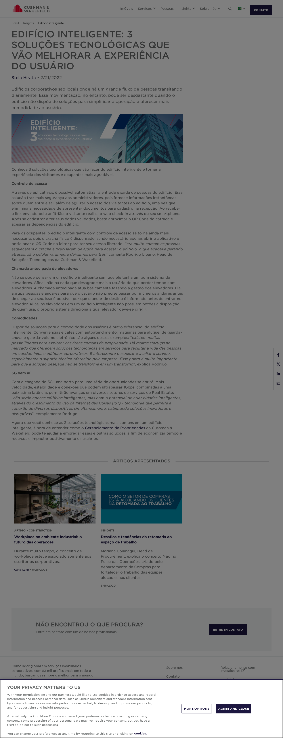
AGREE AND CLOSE (233, 708)
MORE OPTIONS (197, 708)
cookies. (140, 733)
